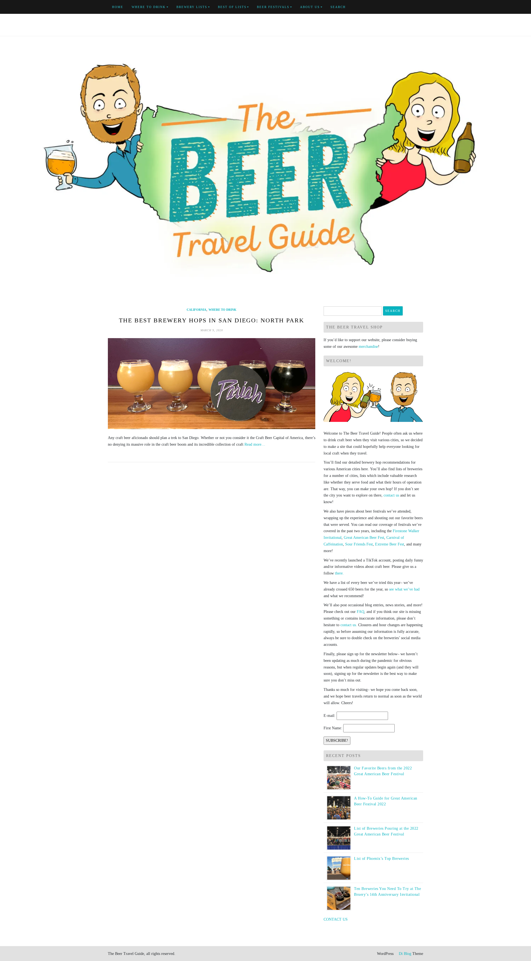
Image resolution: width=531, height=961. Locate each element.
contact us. (348, 625)
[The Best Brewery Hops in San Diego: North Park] (211, 383)
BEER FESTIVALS (273, 7)
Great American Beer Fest (364, 538)
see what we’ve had (404, 589)
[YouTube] (408, 7)
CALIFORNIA (196, 309)
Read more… (254, 444)
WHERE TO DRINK (149, 7)
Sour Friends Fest (359, 544)
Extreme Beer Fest (389, 544)
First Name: (333, 728)
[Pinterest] (415, 7)
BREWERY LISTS (191, 7)
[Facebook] (396, 7)
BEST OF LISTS (232, 7)
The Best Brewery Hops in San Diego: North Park (211, 320)
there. (339, 573)
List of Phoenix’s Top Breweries (381, 858)
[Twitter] (402, 7)
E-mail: (329, 716)
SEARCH (338, 7)
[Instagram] (421, 7)
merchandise (368, 346)
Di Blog (404, 954)
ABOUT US (310, 7)
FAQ (360, 612)
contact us (391, 495)
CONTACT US (336, 919)
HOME (117, 7)
